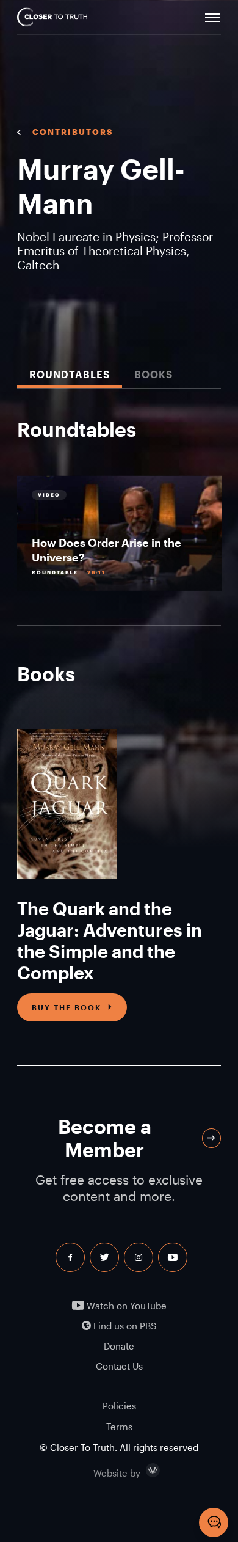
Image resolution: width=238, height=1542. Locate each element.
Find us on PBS (123, 1326)
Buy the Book (66, 1007)
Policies (119, 1405)
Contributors (72, 132)
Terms (119, 1426)
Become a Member (104, 1138)
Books (153, 374)
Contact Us (119, 1366)
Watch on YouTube (125, 1306)
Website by (142, 1470)
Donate (119, 1346)
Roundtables (69, 374)
